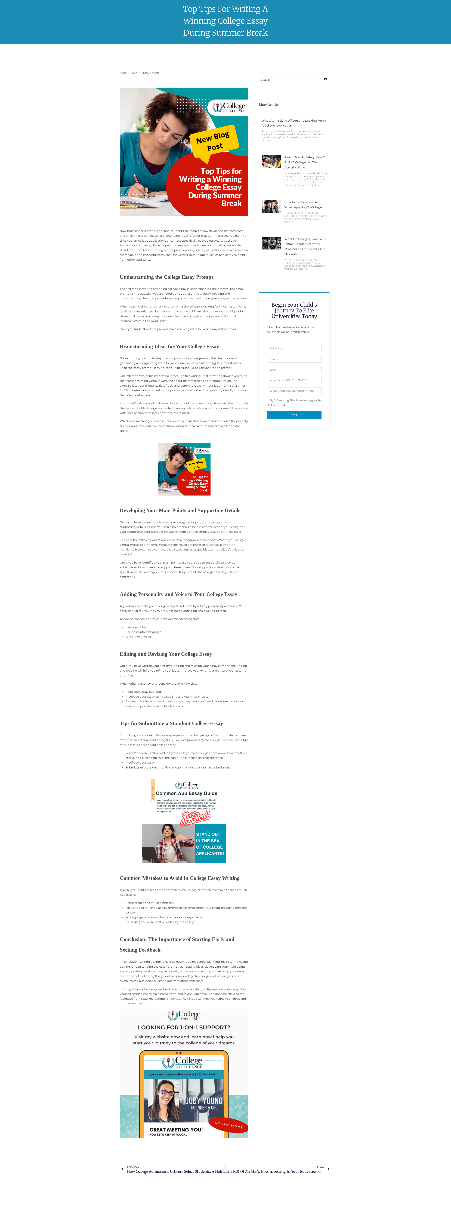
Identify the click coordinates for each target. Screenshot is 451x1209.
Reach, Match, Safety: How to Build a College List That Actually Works (305, 162)
